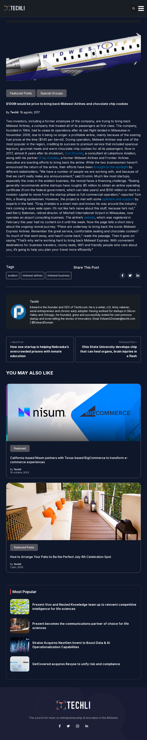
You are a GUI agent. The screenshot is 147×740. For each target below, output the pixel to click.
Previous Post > (128, 342)
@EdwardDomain (42, 322)
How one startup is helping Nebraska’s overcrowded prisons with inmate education (39, 351)
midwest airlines (32, 275)
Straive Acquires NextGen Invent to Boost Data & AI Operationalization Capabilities (71, 645)
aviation (13, 275)
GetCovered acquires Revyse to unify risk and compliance (76, 664)
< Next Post (16, 342)
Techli (14, 112)
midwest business (58, 275)
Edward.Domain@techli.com (117, 318)
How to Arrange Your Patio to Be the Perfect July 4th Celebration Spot (60, 557)
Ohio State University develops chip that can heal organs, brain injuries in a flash (108, 351)
